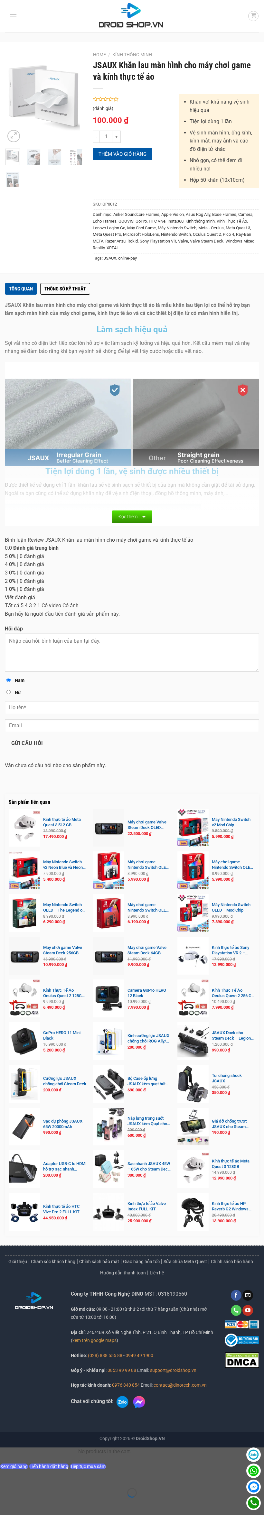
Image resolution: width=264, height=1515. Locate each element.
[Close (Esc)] (63, 1477)
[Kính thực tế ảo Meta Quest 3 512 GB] (24, 828)
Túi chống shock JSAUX (227, 1078)
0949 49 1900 (139, 1355)
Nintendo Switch (176, 234)
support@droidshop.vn (172, 1370)
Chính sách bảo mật (99, 1261)
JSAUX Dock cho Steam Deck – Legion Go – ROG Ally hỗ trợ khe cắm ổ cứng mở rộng (231, 1035)
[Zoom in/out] (6, 1477)
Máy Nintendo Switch (177, 227)
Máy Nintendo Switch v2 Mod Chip (231, 822)
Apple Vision (172, 214)
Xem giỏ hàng (14, 1466)
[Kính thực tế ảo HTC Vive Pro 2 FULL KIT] (24, 1212)
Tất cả (12, 605)
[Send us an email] (247, 1295)
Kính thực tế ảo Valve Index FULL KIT (146, 1206)
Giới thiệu (17, 1261)
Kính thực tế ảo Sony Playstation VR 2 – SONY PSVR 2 (230, 950)
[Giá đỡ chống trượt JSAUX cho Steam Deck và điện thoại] (193, 1127)
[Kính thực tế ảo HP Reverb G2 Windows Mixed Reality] (193, 1212)
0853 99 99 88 (122, 1370)
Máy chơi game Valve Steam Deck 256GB (62, 950)
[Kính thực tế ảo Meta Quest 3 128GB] (193, 1169)
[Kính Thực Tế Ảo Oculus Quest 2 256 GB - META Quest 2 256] (193, 998)
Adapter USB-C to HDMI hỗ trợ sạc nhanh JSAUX (65, 1166)
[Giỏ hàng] (253, 16)
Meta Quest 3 (238, 227)
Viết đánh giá (20, 597)
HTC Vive (157, 221)
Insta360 (175, 221)
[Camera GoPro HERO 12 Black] (108, 998)
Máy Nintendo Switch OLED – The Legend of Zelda (63, 907)
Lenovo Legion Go (109, 227)
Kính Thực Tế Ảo (232, 221)
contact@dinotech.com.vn (180, 1385)
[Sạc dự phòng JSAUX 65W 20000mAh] (24, 1127)
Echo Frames (105, 221)
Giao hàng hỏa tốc (141, 1261)
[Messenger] (253, 1487)
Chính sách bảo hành (232, 1261)
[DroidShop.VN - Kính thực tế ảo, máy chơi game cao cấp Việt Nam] (131, 16)
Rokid (132, 241)
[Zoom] (13, 136)
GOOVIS (126, 221)
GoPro (141, 221)
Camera (245, 214)
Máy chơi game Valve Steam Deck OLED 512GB (146, 825)
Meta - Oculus (211, 227)
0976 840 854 (126, 1385)
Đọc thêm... (129, 516)
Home (99, 54)
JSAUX (110, 258)
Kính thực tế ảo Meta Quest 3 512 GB (62, 822)
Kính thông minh (132, 54)
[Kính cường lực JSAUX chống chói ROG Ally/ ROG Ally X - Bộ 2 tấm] (108, 1041)
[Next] (74, 98)
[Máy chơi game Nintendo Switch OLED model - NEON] (193, 870)
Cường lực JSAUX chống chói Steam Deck (64, 1081)
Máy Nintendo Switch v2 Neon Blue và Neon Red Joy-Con (63, 864)
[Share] (44, 1477)
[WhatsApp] (253, 1471)
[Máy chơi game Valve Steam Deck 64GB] (108, 956)
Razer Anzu (115, 241)
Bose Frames (224, 214)
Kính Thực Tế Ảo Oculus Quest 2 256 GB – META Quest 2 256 (233, 993)
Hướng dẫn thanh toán (123, 1272)
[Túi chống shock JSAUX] (193, 1084)
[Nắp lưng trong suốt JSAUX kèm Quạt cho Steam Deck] (108, 1127)
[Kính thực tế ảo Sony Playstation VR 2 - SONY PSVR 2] (193, 956)
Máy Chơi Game (141, 227)
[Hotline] (253, 1503)
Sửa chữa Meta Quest (185, 1261)
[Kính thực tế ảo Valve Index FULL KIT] (108, 1212)
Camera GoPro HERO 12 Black (146, 993)
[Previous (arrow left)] (6, 1504)
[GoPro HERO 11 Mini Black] (24, 1041)
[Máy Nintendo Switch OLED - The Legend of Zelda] (24, 913)
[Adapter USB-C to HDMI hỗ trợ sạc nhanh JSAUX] (24, 1169)
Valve (183, 241)
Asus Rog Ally (198, 214)
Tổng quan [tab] (21, 289)
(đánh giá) (103, 108)
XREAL (113, 247)
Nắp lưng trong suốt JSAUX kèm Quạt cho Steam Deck (147, 1121)
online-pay (127, 258)
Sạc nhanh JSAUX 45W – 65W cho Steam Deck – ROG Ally (148, 1166)
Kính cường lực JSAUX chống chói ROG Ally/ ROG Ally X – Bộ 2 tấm (148, 1038)
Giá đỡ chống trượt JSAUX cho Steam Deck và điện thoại (229, 1124)
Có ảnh (70, 605)
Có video (51, 605)
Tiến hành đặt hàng (49, 1466)
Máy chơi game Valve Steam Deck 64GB (146, 950)
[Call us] (236, 1310)
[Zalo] (253, 1454)
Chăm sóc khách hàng (53, 1261)
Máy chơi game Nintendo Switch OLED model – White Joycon (147, 864)
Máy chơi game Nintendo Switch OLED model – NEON (232, 864)
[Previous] (15, 98)
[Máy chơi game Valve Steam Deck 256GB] (24, 956)
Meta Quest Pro (107, 234)
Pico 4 (228, 234)
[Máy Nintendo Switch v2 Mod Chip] (193, 828)
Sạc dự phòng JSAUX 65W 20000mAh (62, 1124)
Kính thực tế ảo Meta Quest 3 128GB (231, 1164)
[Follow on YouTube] (247, 1310)
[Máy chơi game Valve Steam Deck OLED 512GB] (108, 828)
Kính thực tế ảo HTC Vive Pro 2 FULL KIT (61, 1209)
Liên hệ (157, 1272)
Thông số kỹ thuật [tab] (65, 289)
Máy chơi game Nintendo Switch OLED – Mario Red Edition (147, 907)
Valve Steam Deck (206, 241)
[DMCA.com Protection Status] (242, 1359)
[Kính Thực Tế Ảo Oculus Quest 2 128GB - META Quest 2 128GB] (24, 998)
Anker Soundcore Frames (136, 214)
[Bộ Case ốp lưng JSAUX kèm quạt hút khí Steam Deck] (108, 1084)
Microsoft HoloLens (141, 234)
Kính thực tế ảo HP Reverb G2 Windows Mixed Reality (230, 1206)
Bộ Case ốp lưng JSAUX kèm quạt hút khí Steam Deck (146, 1081)
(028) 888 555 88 (105, 1355)
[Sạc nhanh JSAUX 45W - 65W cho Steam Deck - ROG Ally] (108, 1169)
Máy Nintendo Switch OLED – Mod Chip (231, 907)
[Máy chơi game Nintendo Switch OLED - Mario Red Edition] (108, 913)
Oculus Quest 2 (207, 234)
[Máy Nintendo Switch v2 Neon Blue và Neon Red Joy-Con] (24, 870)
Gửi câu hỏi (27, 743)
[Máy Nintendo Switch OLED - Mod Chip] (193, 913)
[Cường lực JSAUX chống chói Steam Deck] (24, 1084)
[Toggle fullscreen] (25, 1477)
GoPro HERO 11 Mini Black (61, 1035)
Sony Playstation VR (158, 241)
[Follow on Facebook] (236, 1295)
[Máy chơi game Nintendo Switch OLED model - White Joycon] (108, 870)
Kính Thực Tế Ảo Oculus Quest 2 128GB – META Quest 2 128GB (64, 993)
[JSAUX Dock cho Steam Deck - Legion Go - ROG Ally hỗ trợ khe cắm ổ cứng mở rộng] (193, 1041)
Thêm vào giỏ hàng (122, 154)
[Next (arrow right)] (25, 1504)
